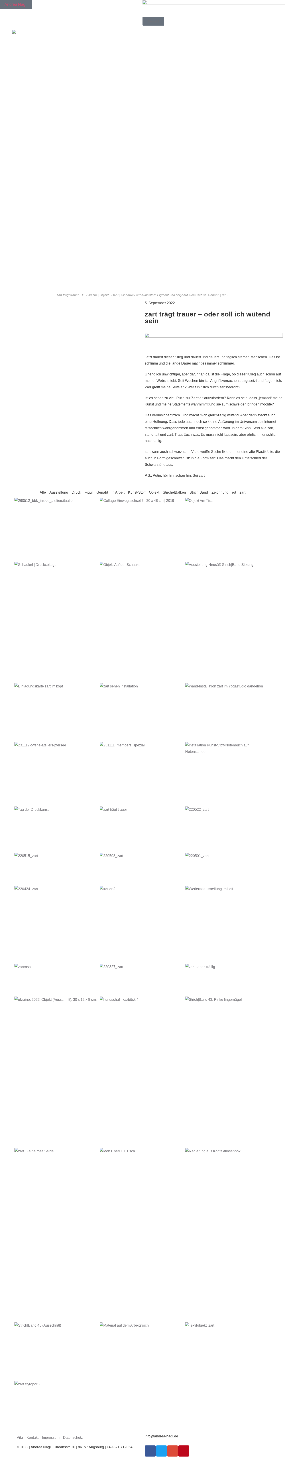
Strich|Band (198, 492)
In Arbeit (118, 492)
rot (234, 492)
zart (242, 492)
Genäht (102, 492)
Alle (43, 492)
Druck (76, 492)
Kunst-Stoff (136, 492)
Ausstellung (58, 492)
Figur (89, 492)
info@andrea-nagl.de (161, 1436)
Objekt (154, 492)
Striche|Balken (174, 492)
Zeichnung (220, 492)
